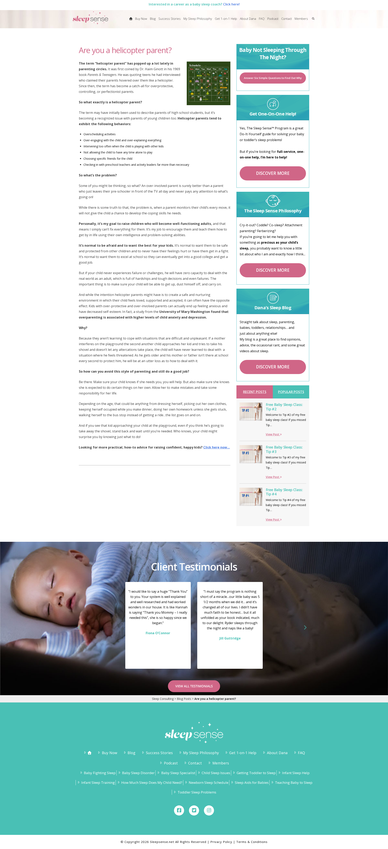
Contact (195, 763)
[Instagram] (209, 810)
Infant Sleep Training (98, 782)
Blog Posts (184, 699)
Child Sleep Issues (216, 772)
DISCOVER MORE (273, 173)
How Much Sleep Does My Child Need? (151, 782)
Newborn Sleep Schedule (208, 782)
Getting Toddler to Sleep (256, 772)
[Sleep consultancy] (131, 21)
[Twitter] (194, 810)
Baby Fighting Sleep (100, 772)
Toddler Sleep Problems (197, 792)
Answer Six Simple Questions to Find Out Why (273, 78)
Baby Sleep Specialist (178, 772)
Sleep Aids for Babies (252, 782)
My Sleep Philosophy (201, 752)
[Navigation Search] (312, 21)
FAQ (301, 752)
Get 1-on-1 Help (242, 752)
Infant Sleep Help (296, 772)
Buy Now (109, 752)
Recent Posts (254, 392)
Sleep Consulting (163, 699)
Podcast (171, 763)
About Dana (277, 752)
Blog (131, 752)
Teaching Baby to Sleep (293, 782)
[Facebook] (179, 810)
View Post (273, 434)
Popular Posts (291, 392)
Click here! (231, 4)
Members (220, 763)
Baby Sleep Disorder (138, 772)
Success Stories (159, 752)
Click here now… (216, 447)
